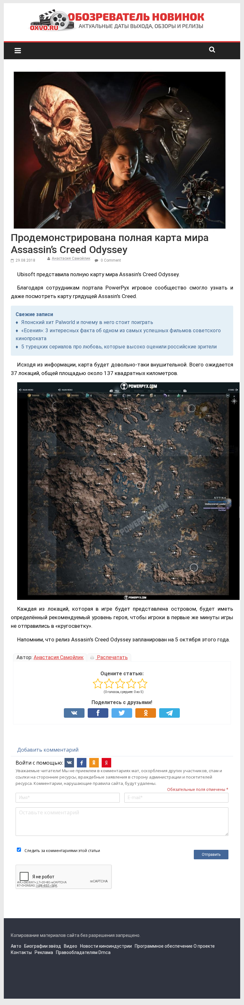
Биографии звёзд (42, 946)
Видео (70, 946)
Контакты (21, 952)
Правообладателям (77, 952)
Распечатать (112, 657)
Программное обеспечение (164, 946)
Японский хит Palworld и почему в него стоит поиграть (87, 322)
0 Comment (110, 260)
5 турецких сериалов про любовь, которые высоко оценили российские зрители (119, 347)
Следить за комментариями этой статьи (62, 850)
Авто (16, 946)
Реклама (44, 952)
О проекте (204, 946)
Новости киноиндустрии (106, 946)
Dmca (104, 952)
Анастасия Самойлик (71, 258)
